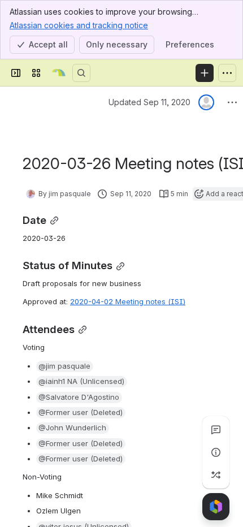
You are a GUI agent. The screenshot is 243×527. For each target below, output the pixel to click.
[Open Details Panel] (216, 452)
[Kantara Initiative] (59, 73)
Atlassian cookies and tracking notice (79, 25)
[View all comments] (216, 430)
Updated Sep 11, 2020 (149, 102)
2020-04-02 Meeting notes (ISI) (127, 301)
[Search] (81, 73)
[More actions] (232, 102)
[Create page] (216, 475)
